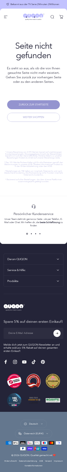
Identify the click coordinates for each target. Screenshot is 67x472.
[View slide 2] (31, 234)
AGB (41, 461)
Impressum (58, 461)
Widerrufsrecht (10, 461)
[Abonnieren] (57, 333)
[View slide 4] (40, 234)
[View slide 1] (27, 234)
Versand (48, 461)
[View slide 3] (36, 234)
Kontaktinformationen (34, 465)
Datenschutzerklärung (28, 461)
